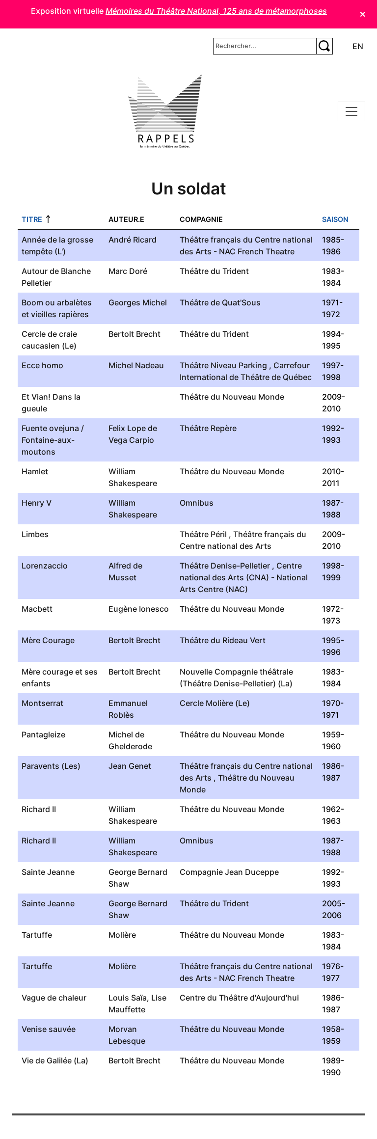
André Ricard (132, 239)
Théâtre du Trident (214, 271)
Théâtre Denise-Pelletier (225, 565)
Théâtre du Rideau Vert (223, 640)
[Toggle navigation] (351, 111)
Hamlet (35, 471)
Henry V (37, 503)
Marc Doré (127, 271)
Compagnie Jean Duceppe (229, 872)
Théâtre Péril (203, 534)
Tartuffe (37, 935)
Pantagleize (43, 734)
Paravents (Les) (51, 766)
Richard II (39, 809)
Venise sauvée (49, 1029)
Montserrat (42, 703)
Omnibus (197, 503)
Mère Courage (48, 640)
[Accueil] (165, 111)
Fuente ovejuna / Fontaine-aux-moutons (53, 440)
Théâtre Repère (208, 428)
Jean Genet (129, 766)
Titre (32, 219)
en (357, 46)
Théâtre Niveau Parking (223, 365)
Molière (122, 935)
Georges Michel (137, 302)
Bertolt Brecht (134, 334)
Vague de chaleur (54, 998)
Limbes (35, 534)
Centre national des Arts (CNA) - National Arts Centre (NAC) (244, 577)
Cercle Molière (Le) (215, 703)
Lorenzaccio (45, 565)
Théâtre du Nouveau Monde (232, 397)
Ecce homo (42, 365)
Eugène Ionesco (138, 609)
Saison (335, 219)
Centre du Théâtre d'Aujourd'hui (239, 998)
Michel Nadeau (136, 365)
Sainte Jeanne (48, 872)
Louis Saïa (127, 998)
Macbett (37, 609)
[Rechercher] (324, 46)
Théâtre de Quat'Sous (220, 302)
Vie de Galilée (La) (55, 1060)
